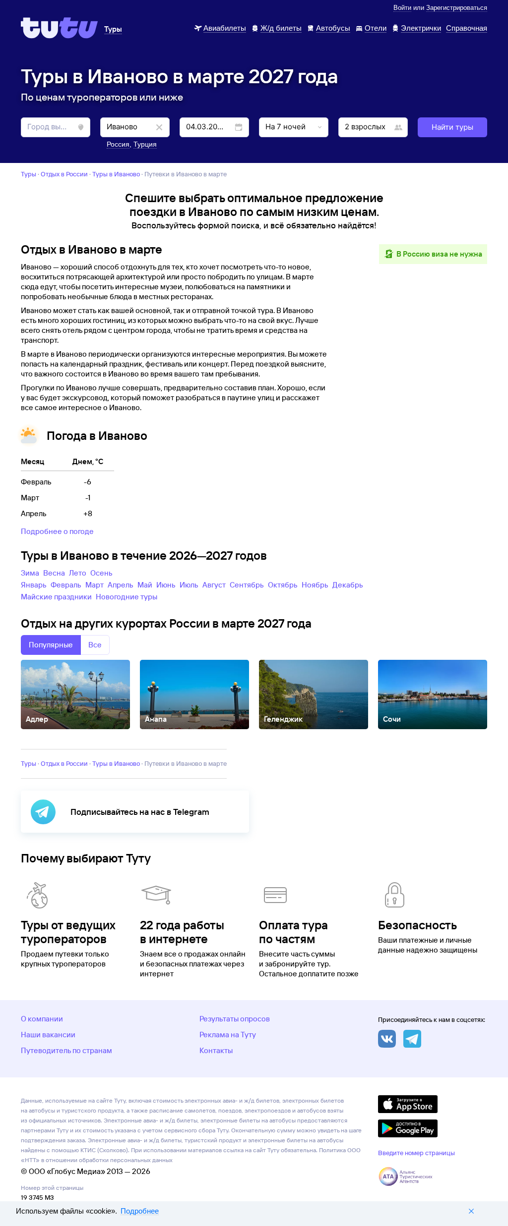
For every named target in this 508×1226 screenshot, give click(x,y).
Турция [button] (145, 144)
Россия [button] (118, 144)
